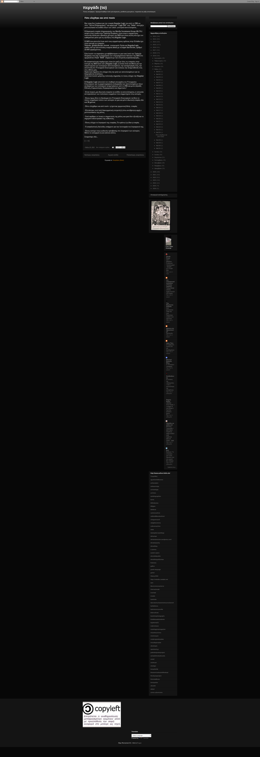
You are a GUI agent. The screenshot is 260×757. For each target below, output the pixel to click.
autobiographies (156, 496)
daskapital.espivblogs (157, 533)
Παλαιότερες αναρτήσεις (135, 155)
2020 (154, 172)
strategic (153, 666)
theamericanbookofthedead (159, 672)
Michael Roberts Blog (169, 361)
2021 (154, 174)
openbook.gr (155, 649)
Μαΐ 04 (158, 80)
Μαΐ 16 (158, 107)
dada (152, 529)
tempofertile (154, 669)
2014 (154, 42)
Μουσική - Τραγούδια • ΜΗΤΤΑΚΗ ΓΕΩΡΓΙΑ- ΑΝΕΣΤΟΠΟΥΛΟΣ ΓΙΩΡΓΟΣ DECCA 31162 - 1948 (170, 433)
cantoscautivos (155, 513)
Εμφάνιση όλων (172, 467)
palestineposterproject (158, 652)
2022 (154, 177)
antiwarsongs (155, 486)
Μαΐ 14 (158, 102)
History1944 (154, 576)
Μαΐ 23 (158, 124)
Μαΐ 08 (158, 85)
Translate (145, 738)
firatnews (153, 563)
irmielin (153, 596)
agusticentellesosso (157, 479)
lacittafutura (154, 606)
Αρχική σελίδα (113, 155)
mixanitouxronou (156, 632)
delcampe (154, 536)
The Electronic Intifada (169, 304)
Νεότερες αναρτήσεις (92, 155)
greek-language (156, 569)
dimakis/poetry (155, 543)
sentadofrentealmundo (158, 656)
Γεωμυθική (154, 476)
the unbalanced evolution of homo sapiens (170, 283)
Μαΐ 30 (158, 145)
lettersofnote (155, 612)
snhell (152, 659)
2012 (154, 36)
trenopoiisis (154, 682)
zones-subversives (156, 692)
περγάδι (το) (95, 7)
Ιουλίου (157, 154)
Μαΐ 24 (158, 127)
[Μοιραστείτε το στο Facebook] (122, 147)
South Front (168, 257)
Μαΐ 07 (158, 82)
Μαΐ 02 (158, 74)
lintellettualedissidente (158, 619)
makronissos (155, 626)
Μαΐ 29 (158, 143)
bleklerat (153, 509)
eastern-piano (155, 553)
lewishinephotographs (158, 616)
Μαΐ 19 (158, 116)
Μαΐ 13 (158, 99)
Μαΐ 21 (158, 121)
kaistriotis (154, 599)
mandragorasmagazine (158, 629)
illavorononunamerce (157, 586)
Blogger (139, 743)
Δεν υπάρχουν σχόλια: (103, 147)
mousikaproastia (156, 642)
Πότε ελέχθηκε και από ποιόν (99, 18)
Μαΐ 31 (158, 148)
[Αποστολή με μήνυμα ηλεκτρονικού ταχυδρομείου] (117, 147)
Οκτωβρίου (158, 163)
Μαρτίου (157, 63)
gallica (153, 566)
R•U (167, 450)
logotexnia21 (155, 622)
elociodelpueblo (156, 556)
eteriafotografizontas (157, 559)
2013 (154, 39)
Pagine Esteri (168, 400)
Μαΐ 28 (158, 140)
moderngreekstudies (157, 639)
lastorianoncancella (157, 609)
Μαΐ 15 (158, 105)
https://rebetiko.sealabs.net (159, 579)
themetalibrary (155, 679)
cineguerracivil (155, 519)
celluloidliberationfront (158, 516)
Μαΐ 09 (158, 88)
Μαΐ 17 (158, 110)
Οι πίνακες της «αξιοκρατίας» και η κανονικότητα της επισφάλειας (170, 385)
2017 (154, 50)
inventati (153, 592)
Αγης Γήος (169, 343)
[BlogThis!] (119, 147)
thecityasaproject (156, 676)
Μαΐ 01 (158, 71)
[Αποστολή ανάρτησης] (112, 147)
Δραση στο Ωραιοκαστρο (170, 330)
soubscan (154, 662)
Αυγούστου (158, 157)
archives (153, 493)
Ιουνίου (157, 152)
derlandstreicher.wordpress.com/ (161, 539)
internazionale (155, 589)
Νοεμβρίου (158, 165)
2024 (154, 183)
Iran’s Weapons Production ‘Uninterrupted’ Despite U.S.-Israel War (170, 265)
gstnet (152, 573)
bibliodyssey (154, 503)
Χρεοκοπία (169, 333)
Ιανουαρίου (158, 58)
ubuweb (153, 686)
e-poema (153, 549)
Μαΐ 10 (158, 91)
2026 (154, 188)
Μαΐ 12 (158, 96)
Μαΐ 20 (158, 118)
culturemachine (155, 526)
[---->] (86, 141)
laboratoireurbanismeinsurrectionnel (162, 603)
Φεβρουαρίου (158, 61)
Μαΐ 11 (158, 93)
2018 (154, 53)
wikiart (153, 689)
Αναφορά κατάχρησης (159, 195)
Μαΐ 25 (158, 129)
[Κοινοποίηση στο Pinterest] (124, 147)
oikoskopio (154, 646)
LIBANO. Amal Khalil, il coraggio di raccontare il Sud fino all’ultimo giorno (170, 408)
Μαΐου (156, 69)
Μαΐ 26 (158, 132)
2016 (154, 47)
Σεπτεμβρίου (158, 160)
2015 (154, 44)
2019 (154, 55)
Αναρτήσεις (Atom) (118, 160)
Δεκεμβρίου (158, 168)
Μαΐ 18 (158, 113)
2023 (154, 180)
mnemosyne (154, 636)
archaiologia (154, 489)
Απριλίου (157, 66)
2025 (154, 186)
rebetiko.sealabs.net (170, 424)
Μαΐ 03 (158, 77)
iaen (152, 583)
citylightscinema (156, 523)
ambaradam (154, 483)
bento (152, 499)
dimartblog (154, 546)
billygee (153, 506)
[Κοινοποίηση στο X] (120, 147)
